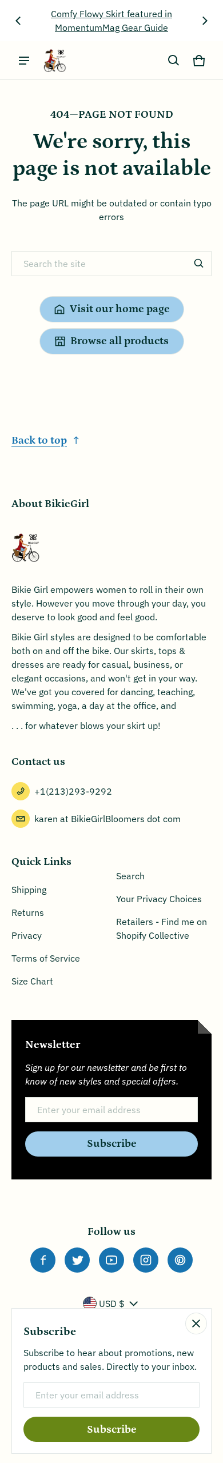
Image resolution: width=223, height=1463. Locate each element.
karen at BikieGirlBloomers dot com (107, 818)
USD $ (112, 1303)
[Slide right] (205, 20)
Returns (27, 912)
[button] (173, 60)
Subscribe (112, 1144)
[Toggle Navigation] (24, 60)
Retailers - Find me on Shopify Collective (161, 928)
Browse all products (119, 341)
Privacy (26, 935)
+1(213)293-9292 (73, 791)
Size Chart (32, 981)
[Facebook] (42, 1260)
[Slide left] (18, 20)
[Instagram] (145, 1260)
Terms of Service (45, 958)
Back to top (39, 440)
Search (130, 876)
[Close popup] (196, 1323)
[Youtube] (111, 1260)
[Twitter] (77, 1260)
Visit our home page (120, 309)
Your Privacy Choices (159, 898)
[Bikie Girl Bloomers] (54, 60)
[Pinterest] (180, 1260)
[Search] (199, 263)
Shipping (28, 889)
